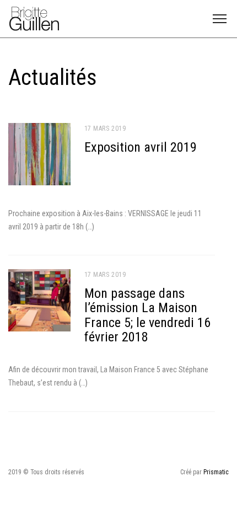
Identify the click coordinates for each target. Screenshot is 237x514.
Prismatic (216, 472)
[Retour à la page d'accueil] (34, 17)
